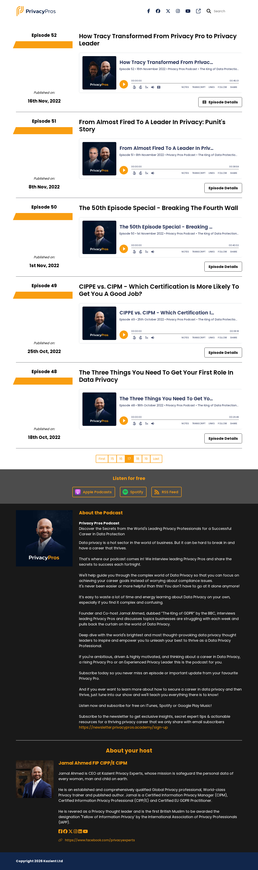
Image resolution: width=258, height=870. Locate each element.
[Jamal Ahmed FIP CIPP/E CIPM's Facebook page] (60, 831)
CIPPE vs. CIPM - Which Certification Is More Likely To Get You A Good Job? (159, 290)
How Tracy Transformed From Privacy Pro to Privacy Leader (158, 40)
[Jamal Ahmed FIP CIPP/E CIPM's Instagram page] (75, 831)
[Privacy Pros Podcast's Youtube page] (185, 11)
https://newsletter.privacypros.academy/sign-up (123, 727)
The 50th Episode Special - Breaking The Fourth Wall (158, 208)
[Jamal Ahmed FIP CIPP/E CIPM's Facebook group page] (65, 831)
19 (146, 458)
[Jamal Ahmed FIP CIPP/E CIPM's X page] (70, 831)
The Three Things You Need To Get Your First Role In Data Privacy (156, 376)
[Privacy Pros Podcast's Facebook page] (148, 11)
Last (156, 458)
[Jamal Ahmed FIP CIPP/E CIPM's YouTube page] (85, 831)
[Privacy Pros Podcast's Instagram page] (175, 11)
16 (120, 458)
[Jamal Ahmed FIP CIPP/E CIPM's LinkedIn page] (80, 831)
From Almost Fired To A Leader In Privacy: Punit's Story (152, 126)
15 (112, 458)
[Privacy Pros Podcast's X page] (165, 11)
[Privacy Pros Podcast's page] (196, 11)
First (102, 458)
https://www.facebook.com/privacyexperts (99, 840)
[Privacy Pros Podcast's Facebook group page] (155, 11)
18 (137, 458)
